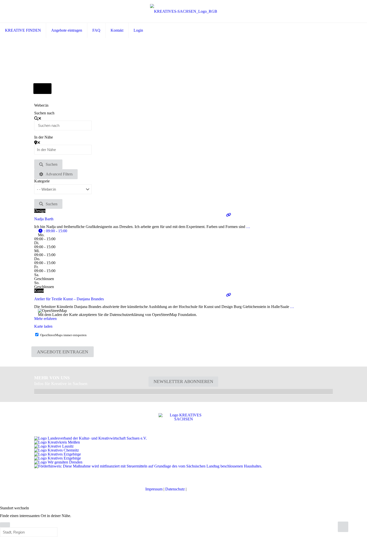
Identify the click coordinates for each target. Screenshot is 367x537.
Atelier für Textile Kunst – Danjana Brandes (69, 299)
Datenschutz (175, 489)
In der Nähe (43, 137)
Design (39, 211)
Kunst (39, 291)
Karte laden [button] (43, 326)
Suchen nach (44, 113)
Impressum (154, 489)
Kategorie (42, 181)
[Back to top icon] (343, 527)
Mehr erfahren (45, 318)
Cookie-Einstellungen (204, 489)
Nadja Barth (43, 219)
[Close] (5, 524)
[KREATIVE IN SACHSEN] (183, 11)
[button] (52, 231)
